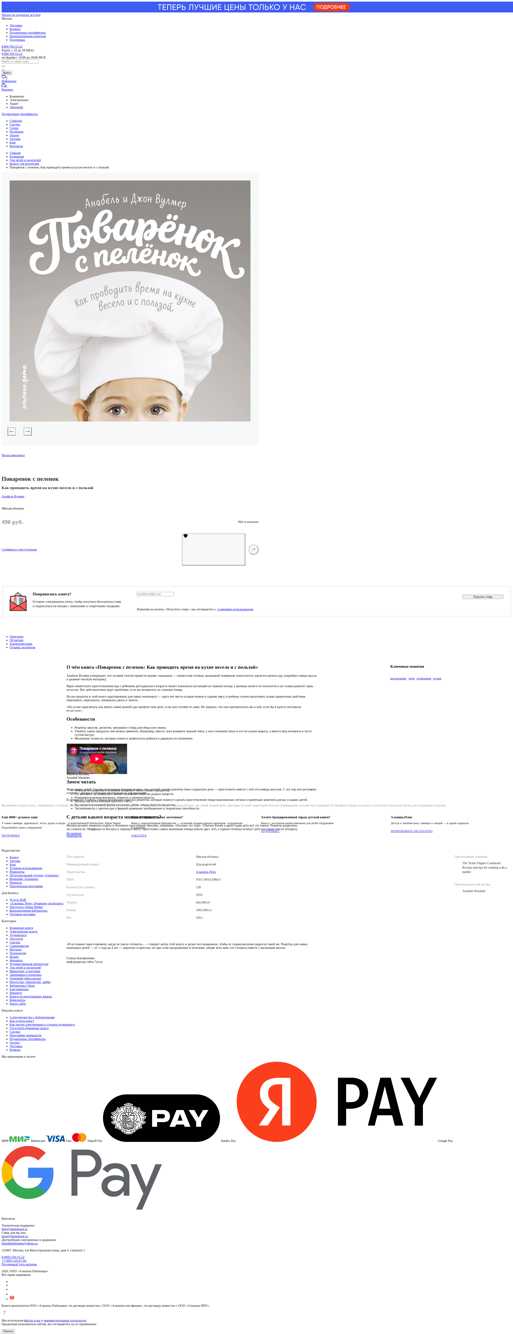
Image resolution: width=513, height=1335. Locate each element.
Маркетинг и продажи (25, 971)
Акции (14, 135)
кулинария (424, 678)
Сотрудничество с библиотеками (32, 1017)
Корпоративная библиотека (28, 910)
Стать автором (27, 1264)
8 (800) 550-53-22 (13, 1257)
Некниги (16, 993)
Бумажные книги (21, 928)
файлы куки (32, 1320)
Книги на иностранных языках (31, 996)
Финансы (16, 960)
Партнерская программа (26, 886)
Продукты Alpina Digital (26, 907)
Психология (18, 953)
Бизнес (14, 956)
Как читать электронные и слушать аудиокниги (42, 1024)
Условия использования (26, 868)
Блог (13, 142)
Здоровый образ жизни (25, 978)
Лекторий (16, 107)
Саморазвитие (19, 946)
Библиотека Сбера (22, 985)
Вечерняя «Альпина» (24, 879)
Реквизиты (17, 871)
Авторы (15, 139)
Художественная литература (29, 964)
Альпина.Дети (206, 872)
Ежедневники (19, 989)
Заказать (139, 835)
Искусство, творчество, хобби (30, 982)
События (16, 121)
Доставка (16, 25)
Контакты (16, 146)
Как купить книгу (22, 1021)
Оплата (15, 1042)
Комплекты (17, 1000)
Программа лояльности (25, 1035)
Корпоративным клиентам (28, 36)
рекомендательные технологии (65, 1320)
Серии (14, 128)
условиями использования (235, 609)
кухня (437, 678)
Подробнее (11, 835)
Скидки (15, 124)
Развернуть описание (81, 751)
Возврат (15, 29)
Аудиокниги (18, 935)
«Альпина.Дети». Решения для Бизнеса (36, 903)
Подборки (16, 131)
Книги (14, 857)
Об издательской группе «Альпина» (34, 875)
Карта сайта (18, 1003)
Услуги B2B (18, 899)
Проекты (16, 882)
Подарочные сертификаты (28, 32)
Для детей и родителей (25, 967)
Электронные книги (23, 931)
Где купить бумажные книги (29, 1028)
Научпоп (16, 949)
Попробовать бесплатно (412, 831)
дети (411, 678)
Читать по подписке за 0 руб (21, 15)
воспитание (398, 678)
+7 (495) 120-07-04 (14, 1260)
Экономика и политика (25, 974)
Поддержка (17, 40)
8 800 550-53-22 (12, 46)
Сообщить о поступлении (19, 549)
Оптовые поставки (22, 914)
